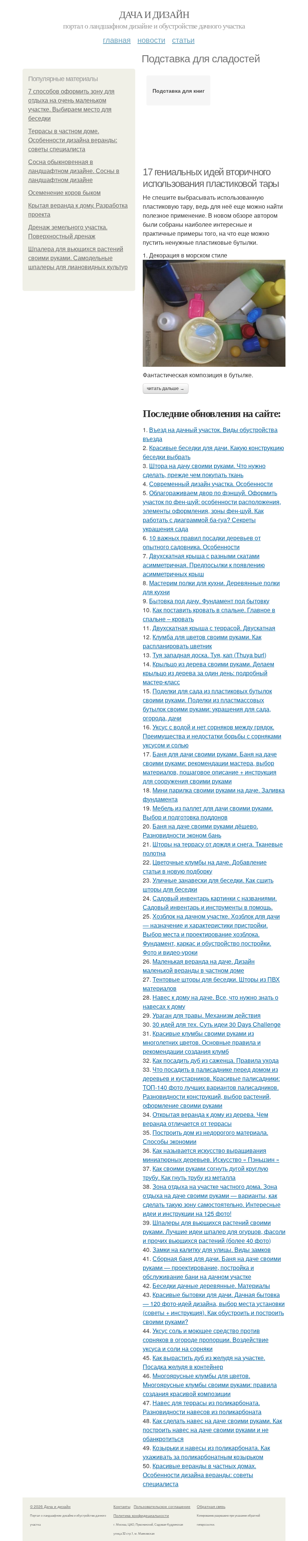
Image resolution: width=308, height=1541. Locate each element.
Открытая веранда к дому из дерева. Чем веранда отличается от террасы (205, 1119)
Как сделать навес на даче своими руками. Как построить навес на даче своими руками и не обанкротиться (212, 1429)
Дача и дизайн (154, 14)
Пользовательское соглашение (162, 1506)
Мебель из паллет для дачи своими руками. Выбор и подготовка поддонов (208, 812)
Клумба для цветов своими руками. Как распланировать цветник (202, 641)
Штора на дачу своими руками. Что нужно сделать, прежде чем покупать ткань (204, 470)
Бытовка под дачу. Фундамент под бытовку (209, 601)
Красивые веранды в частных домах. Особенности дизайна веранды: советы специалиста (199, 1474)
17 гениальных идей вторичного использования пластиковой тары (211, 177)
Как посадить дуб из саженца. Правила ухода (215, 1060)
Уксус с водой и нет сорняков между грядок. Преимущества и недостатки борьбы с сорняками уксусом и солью (212, 736)
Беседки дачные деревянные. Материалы (211, 1285)
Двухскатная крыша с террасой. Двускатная (213, 628)
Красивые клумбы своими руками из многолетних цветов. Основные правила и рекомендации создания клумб (202, 1042)
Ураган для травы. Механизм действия (206, 1015)
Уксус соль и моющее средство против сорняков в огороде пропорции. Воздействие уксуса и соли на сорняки (206, 1339)
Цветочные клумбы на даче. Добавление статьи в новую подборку (205, 866)
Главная (117, 39)
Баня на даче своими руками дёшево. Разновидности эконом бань (200, 830)
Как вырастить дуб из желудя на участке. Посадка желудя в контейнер (204, 1362)
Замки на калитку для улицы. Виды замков (211, 1249)
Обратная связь (211, 1506)
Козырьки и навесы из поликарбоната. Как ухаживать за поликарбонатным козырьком (206, 1452)
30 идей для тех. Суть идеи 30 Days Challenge (216, 1024)
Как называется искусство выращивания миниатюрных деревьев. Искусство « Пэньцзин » (211, 1155)
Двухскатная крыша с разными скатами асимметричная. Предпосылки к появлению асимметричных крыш (204, 564)
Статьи (183, 39)
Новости (151, 39)
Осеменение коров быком (64, 193)
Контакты (121, 1506)
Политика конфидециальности (141, 1515)
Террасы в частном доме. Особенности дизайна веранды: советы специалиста (72, 140)
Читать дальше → (165, 388)
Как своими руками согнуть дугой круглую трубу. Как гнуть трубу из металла (205, 1173)
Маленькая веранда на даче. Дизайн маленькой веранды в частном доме (199, 966)
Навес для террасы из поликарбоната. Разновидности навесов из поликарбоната (202, 1407)
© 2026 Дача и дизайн (50, 1506)
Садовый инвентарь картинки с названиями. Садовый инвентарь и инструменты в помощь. (210, 902)
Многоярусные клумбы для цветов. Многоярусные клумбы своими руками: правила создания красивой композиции (210, 1384)
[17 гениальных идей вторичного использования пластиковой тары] (214, 313)
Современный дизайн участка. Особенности (211, 483)
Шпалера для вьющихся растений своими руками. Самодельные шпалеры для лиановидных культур (78, 258)
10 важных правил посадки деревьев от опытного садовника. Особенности (202, 542)
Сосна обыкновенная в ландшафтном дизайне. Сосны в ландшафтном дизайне (73, 171)
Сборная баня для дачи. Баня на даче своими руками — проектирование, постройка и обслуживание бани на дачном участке (212, 1267)
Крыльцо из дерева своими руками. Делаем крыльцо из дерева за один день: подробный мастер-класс (208, 673)
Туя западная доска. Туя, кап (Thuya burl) (209, 655)
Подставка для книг (178, 90)
